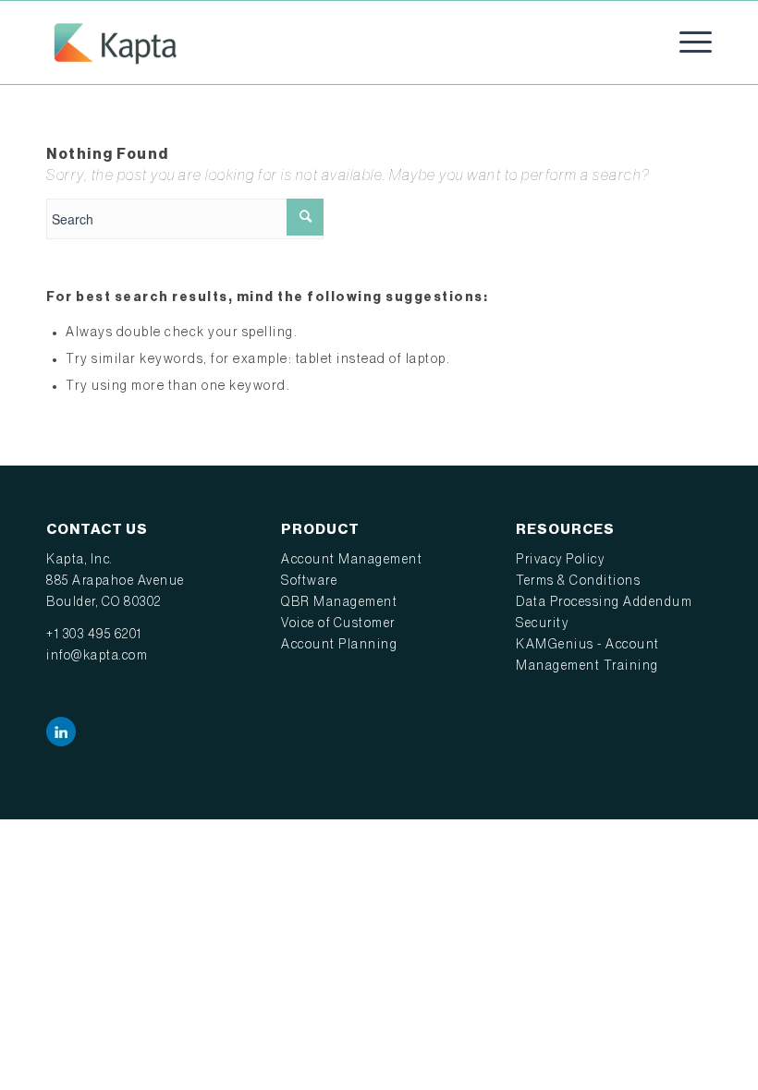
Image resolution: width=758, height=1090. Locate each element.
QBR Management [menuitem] (339, 602)
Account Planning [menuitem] (339, 644)
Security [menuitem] (542, 623)
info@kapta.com (97, 655)
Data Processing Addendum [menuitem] (604, 602)
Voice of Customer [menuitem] (338, 623)
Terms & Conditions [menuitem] (578, 581)
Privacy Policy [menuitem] (560, 559)
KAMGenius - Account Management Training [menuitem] (588, 655)
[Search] (305, 217)
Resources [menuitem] (565, 529)
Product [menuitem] (320, 529)
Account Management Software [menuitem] (351, 570)
